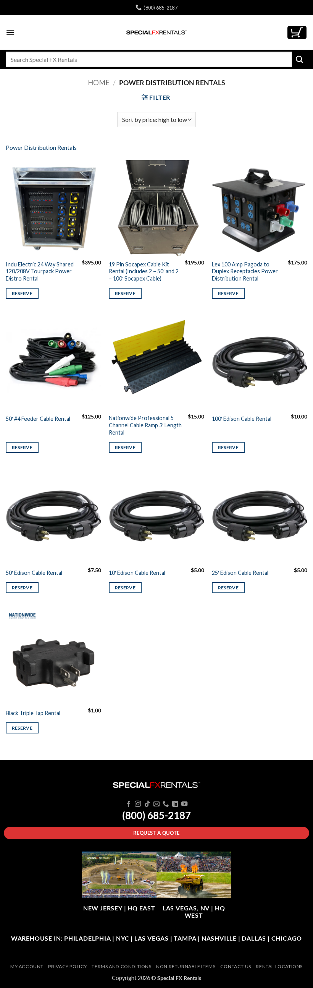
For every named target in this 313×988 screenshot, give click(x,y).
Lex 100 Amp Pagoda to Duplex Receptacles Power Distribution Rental (245, 271)
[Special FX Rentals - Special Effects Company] (156, 32)
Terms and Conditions (121, 966)
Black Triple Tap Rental (33, 713)
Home (99, 82)
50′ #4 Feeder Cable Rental (38, 418)
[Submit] (299, 59)
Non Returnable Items (185, 966)
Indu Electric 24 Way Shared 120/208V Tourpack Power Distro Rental (40, 271)
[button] (10, 32)
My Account (27, 966)
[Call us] (166, 804)
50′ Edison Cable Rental (34, 572)
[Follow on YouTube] (184, 804)
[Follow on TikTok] (147, 804)
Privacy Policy (67, 966)
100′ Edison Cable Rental (241, 418)
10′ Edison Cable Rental (137, 572)
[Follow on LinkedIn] (175, 804)
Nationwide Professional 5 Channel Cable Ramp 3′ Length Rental (145, 425)
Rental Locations (279, 966)
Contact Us (235, 966)
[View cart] (297, 32)
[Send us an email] (156, 804)
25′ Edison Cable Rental (240, 572)
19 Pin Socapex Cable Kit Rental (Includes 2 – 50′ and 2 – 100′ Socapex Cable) (144, 271)
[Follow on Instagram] (138, 804)
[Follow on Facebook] (128, 804)
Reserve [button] (22, 293)
